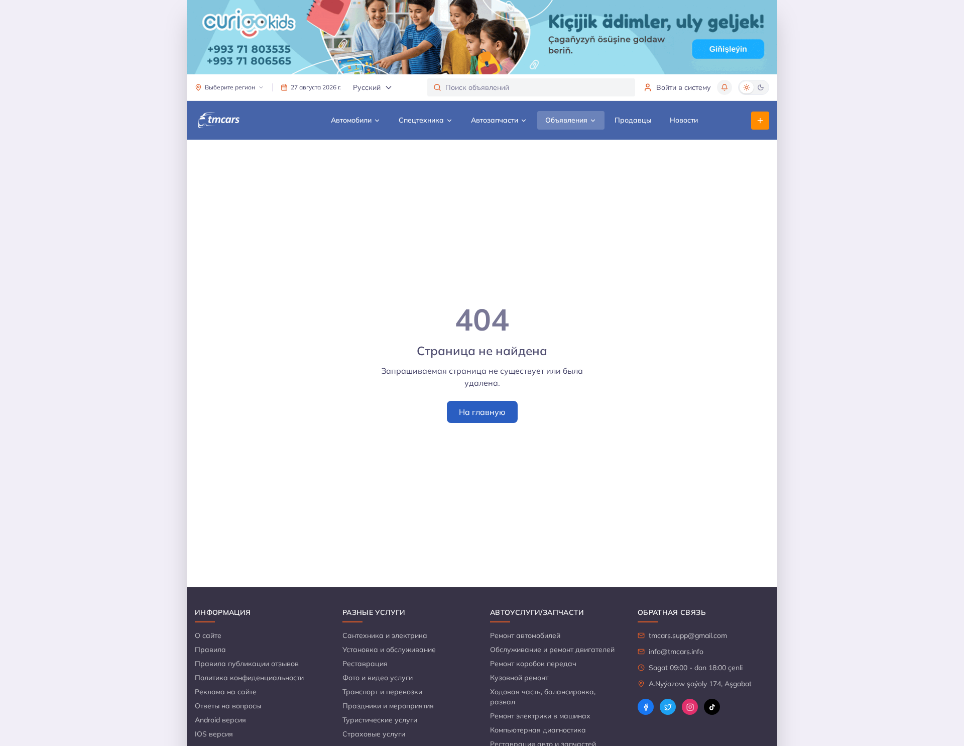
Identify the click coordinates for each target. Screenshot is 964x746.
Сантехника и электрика (384, 635)
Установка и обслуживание (389, 649)
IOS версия (214, 733)
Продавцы (633, 120)
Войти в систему (683, 87)
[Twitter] (668, 707)
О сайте (208, 635)
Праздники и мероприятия (388, 705)
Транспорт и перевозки (382, 691)
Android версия (220, 719)
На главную (482, 412)
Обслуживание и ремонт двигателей (552, 649)
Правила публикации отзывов (247, 663)
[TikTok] (712, 707)
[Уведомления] (724, 87)
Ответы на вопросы (228, 705)
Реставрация (365, 663)
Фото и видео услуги (377, 677)
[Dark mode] (761, 87)
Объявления (566, 120)
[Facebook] (646, 707)
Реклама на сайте (226, 691)
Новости (684, 120)
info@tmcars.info (676, 651)
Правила (210, 649)
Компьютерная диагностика (538, 729)
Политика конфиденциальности (249, 677)
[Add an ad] (760, 121)
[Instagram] (690, 707)
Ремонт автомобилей (525, 635)
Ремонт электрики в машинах (540, 715)
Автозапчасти (494, 120)
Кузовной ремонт (519, 677)
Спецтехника (421, 120)
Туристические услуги (379, 719)
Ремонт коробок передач (533, 663)
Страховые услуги (373, 733)
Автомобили (351, 120)
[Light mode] (747, 87)
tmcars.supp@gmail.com (688, 635)
